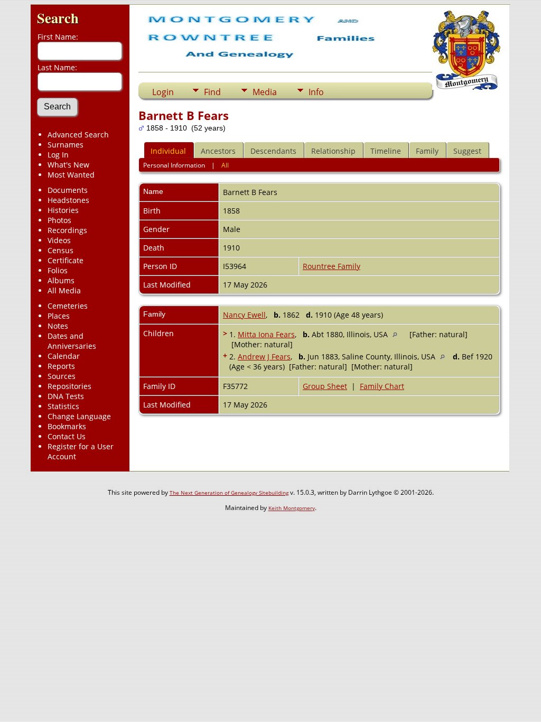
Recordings (67, 230)
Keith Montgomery (291, 508)
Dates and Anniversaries (72, 341)
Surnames (65, 145)
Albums (61, 280)
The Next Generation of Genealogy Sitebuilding (229, 492)
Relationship (333, 151)
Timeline (385, 151)
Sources (62, 376)
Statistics (63, 406)
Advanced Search (78, 134)
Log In (58, 155)
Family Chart (382, 386)
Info (316, 92)
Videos (59, 240)
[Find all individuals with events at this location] (397, 334)
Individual (168, 151)
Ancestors (218, 151)
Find (212, 92)
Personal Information (174, 165)
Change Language (79, 416)
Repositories (69, 386)
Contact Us (67, 436)
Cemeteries (68, 306)
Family (427, 151)
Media (265, 92)
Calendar (64, 356)
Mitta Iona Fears (266, 334)
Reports (61, 366)
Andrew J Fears (264, 356)
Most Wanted (71, 175)
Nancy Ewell (244, 315)
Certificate (65, 260)
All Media (64, 290)
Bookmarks (67, 426)
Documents (68, 190)
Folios (58, 270)
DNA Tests (66, 396)
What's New (68, 165)
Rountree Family (331, 266)
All (225, 165)
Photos (59, 220)
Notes (58, 326)
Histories (63, 210)
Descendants (273, 151)
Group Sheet (325, 386)
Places (59, 316)
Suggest (467, 151)
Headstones (68, 200)
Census (60, 250)
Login (163, 92)
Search (58, 17)
